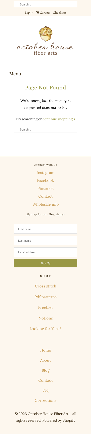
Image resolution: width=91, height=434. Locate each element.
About (45, 360)
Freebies (45, 307)
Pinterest (45, 188)
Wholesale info (45, 204)
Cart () (44, 12)
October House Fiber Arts (49, 413)
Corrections (45, 400)
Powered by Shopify (58, 420)
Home (45, 350)
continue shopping (58, 119)
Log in (29, 12)
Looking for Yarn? (45, 328)
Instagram (45, 172)
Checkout (59, 12)
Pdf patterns (45, 296)
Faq (45, 390)
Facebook (45, 180)
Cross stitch (45, 286)
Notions (46, 318)
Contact (45, 196)
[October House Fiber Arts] (45, 43)
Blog (46, 370)
